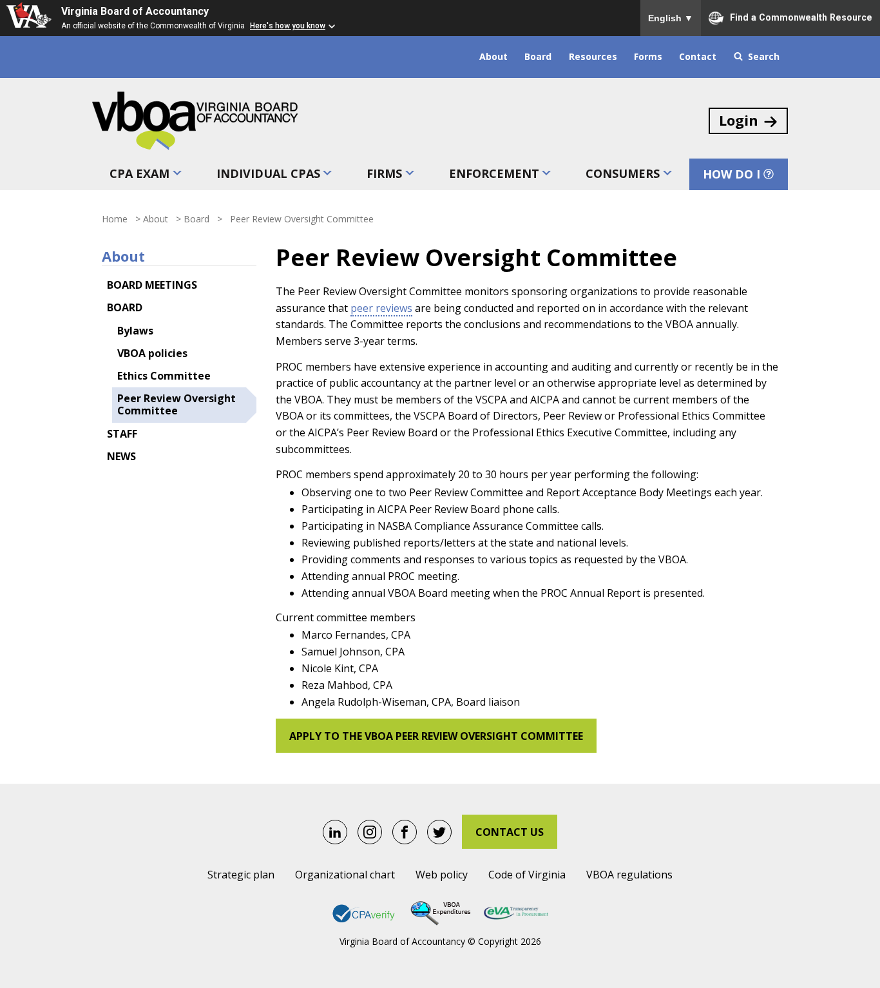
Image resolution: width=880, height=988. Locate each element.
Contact (697, 56)
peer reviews (381, 308)
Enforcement (494, 173)
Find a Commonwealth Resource (801, 17)
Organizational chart (345, 874)
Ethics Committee (164, 376)
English (670, 18)
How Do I (731, 174)
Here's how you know (287, 25)
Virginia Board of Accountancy (135, 11)
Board (537, 56)
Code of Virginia (527, 874)
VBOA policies (152, 353)
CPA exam (139, 173)
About (493, 56)
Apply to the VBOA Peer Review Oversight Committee (436, 736)
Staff (122, 434)
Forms (648, 56)
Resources (593, 56)
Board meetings (152, 285)
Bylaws (135, 331)
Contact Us (509, 832)
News (121, 456)
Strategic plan (240, 874)
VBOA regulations (629, 874)
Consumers (623, 173)
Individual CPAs (268, 173)
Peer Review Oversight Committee (176, 404)
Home (115, 219)
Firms (384, 173)
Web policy (442, 874)
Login (738, 120)
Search (764, 56)
